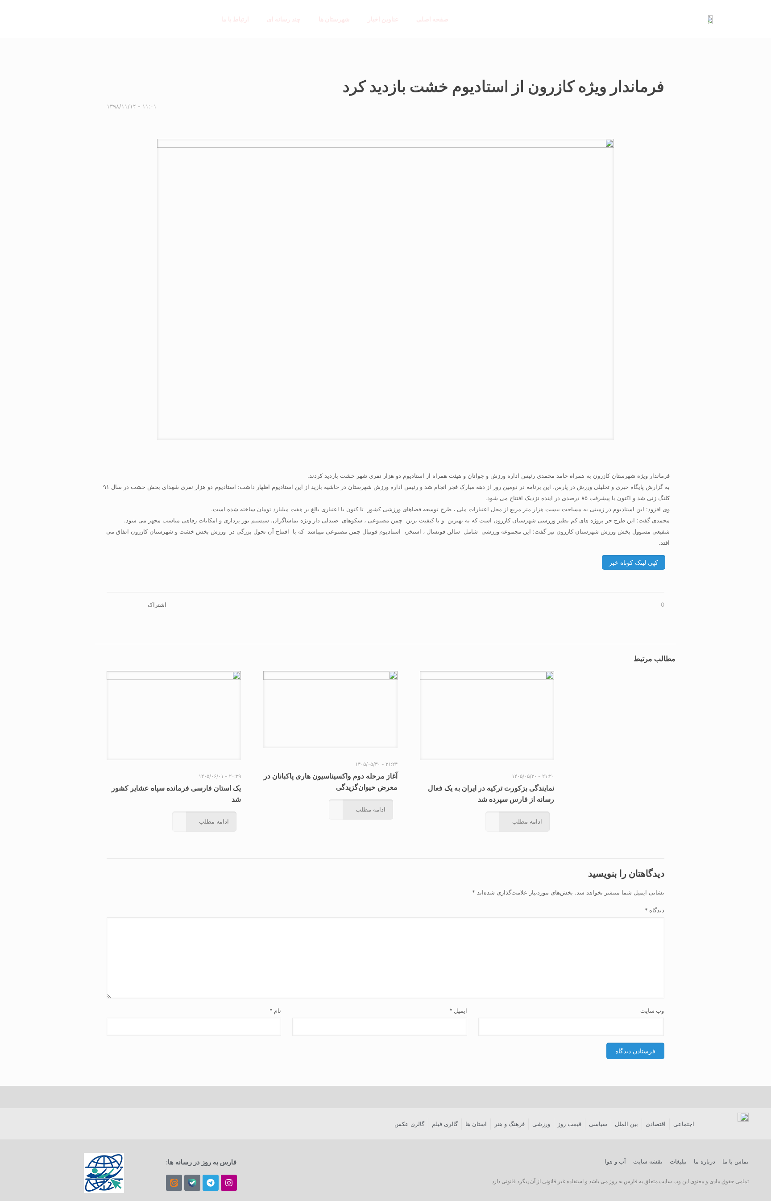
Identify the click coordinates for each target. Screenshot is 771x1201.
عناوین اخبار (383, 19)
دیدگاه (654, 910)
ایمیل (458, 1010)
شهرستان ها (334, 19)
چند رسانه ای (284, 19)
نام (275, 1010)
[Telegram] (211, 1183)
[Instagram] (229, 1183)
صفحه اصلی (432, 19)
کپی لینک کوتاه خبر (633, 562)
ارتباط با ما (235, 19)
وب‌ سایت (652, 1010)
